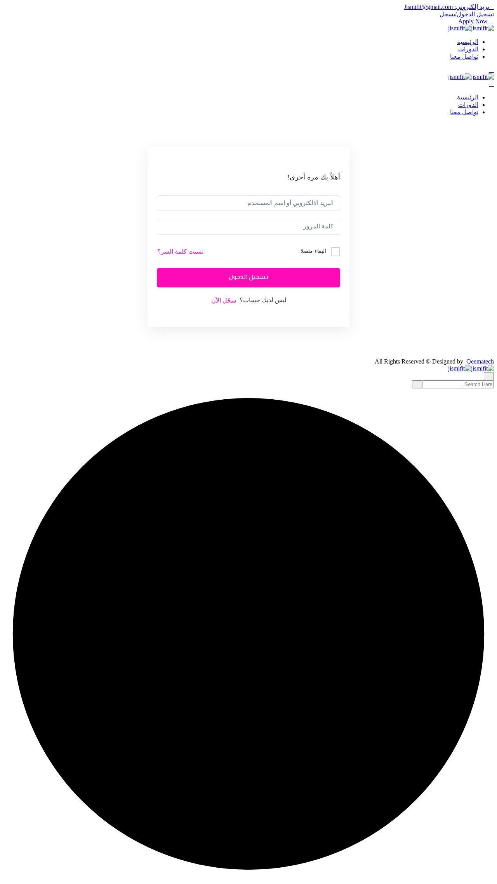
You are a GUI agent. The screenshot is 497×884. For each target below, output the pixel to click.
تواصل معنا (464, 56)
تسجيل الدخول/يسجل (467, 14)
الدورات (468, 49)
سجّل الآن (223, 300)
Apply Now (473, 21)
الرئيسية (467, 41)
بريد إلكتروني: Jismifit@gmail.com (446, 6)
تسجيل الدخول (248, 277)
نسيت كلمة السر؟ (180, 251)
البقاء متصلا (313, 251)
